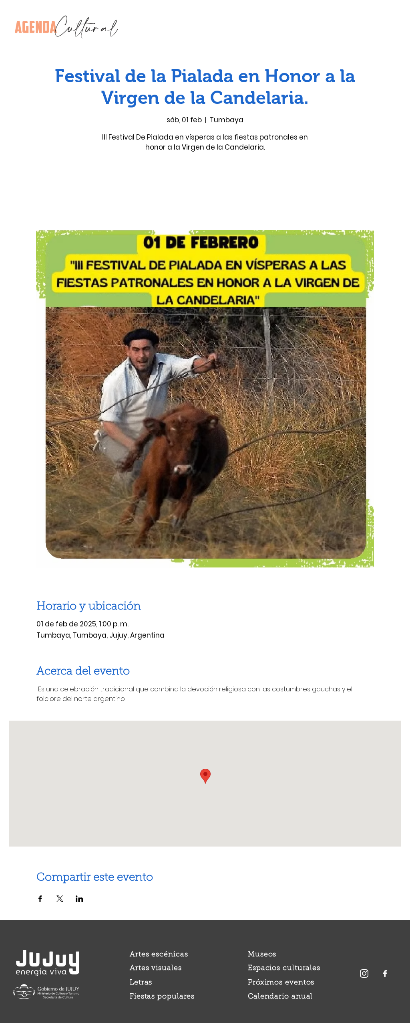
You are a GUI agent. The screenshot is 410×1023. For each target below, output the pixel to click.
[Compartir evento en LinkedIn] (79, 898)
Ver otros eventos (205, 192)
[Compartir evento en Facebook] (40, 898)
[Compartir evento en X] (60, 898)
